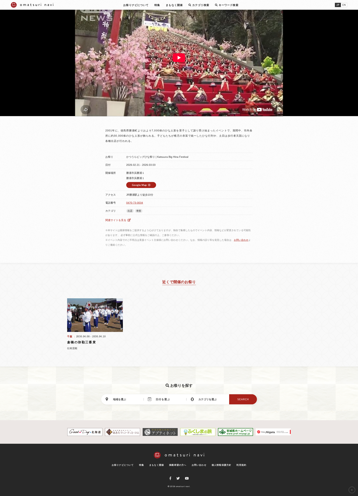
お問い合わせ (241, 240)
